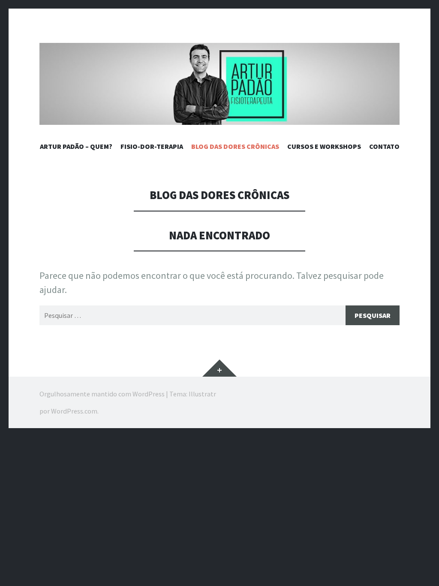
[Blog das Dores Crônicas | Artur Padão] (219, 84)
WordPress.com (74, 411)
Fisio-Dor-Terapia (151, 146)
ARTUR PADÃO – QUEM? (76, 146)
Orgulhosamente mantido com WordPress (102, 394)
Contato (384, 146)
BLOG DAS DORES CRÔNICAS (235, 146)
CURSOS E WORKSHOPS (324, 146)
